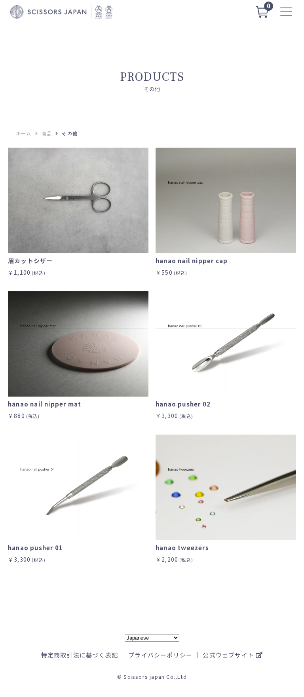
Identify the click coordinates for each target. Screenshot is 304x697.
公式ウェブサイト (229, 655)
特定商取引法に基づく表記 (79, 655)
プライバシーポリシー (160, 655)
